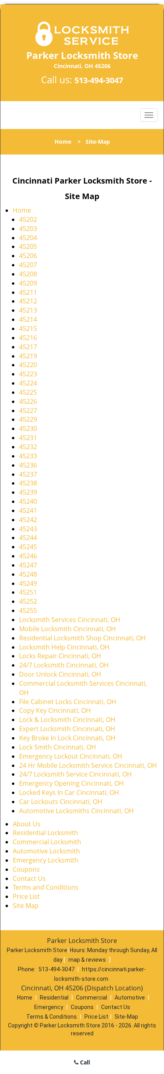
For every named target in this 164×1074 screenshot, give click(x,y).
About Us (27, 824)
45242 (28, 519)
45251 (28, 592)
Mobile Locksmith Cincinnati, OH (67, 628)
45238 (28, 483)
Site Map (26, 905)
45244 (28, 537)
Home (63, 141)
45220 (28, 364)
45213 (28, 310)
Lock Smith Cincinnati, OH (57, 747)
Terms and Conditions (45, 887)
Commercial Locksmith (47, 841)
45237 (28, 474)
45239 (28, 492)
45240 (28, 501)
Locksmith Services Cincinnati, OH (69, 619)
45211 (28, 292)
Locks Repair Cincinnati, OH (60, 655)
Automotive (130, 997)
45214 (28, 319)
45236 (28, 465)
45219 (28, 356)
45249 (28, 583)
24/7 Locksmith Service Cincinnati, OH (75, 774)
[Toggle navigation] (149, 115)
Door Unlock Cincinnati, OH (60, 674)
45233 (28, 456)
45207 (28, 264)
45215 (28, 328)
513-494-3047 (98, 80)
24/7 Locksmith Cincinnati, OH (64, 665)
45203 (28, 228)
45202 (28, 219)
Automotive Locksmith (46, 851)
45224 (28, 383)
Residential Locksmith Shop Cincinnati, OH (82, 638)
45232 (28, 446)
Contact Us (29, 878)
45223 (28, 374)
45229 (28, 419)
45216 (28, 337)
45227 (28, 410)
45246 (28, 556)
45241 (28, 510)
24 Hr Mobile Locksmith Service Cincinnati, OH (88, 765)
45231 (28, 437)
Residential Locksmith (45, 832)
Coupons (26, 869)
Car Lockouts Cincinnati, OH (60, 801)
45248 (28, 574)
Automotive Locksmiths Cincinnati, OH (76, 810)
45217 (28, 346)
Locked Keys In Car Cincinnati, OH (69, 792)
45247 (28, 565)
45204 (28, 237)
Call (84, 1062)
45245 (28, 546)
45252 (28, 601)
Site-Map (126, 1016)
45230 (28, 428)
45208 (28, 274)
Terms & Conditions (51, 1016)
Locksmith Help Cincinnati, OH (64, 647)
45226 (28, 401)
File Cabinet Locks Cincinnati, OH (67, 701)
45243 (28, 528)
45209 (28, 283)
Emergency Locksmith (45, 860)
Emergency (48, 1007)
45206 (28, 255)
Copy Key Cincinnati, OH (55, 710)
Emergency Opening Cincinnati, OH (71, 783)
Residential (54, 997)
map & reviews (87, 960)
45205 (28, 246)
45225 (28, 392)
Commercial (91, 997)
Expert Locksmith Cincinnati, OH (67, 728)
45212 (28, 301)
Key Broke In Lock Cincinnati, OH (67, 738)
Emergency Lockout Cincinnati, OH (70, 756)
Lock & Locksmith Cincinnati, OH (67, 719)
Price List (26, 896)
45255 (28, 610)
